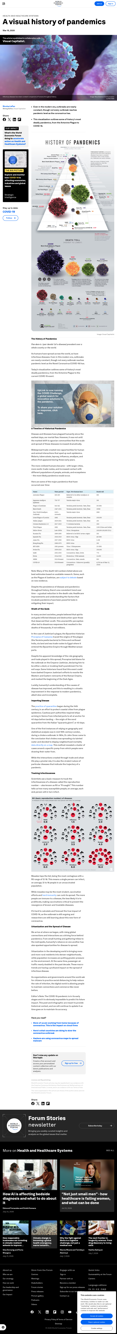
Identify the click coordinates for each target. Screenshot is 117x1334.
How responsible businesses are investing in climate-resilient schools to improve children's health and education (15, 1244)
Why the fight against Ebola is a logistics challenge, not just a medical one (70, 1242)
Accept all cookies (96, 1316)
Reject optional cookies (96, 1322)
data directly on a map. (42, 745)
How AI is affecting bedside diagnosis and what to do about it (29, 1198)
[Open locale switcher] (3, 1327)
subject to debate (68, 577)
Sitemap (58, 1324)
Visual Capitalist (13, 41)
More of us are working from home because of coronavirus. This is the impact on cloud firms (56, 1024)
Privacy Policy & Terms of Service (58, 1319)
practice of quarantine (46, 706)
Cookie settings (96, 1328)
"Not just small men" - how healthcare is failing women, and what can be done (86, 1198)
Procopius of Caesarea (42, 637)
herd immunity (49, 895)
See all (110, 1150)
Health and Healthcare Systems (21, 16)
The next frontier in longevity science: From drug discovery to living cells (100, 1242)
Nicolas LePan (9, 106)
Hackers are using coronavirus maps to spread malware (55, 1039)
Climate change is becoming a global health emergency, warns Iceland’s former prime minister (44, 1243)
